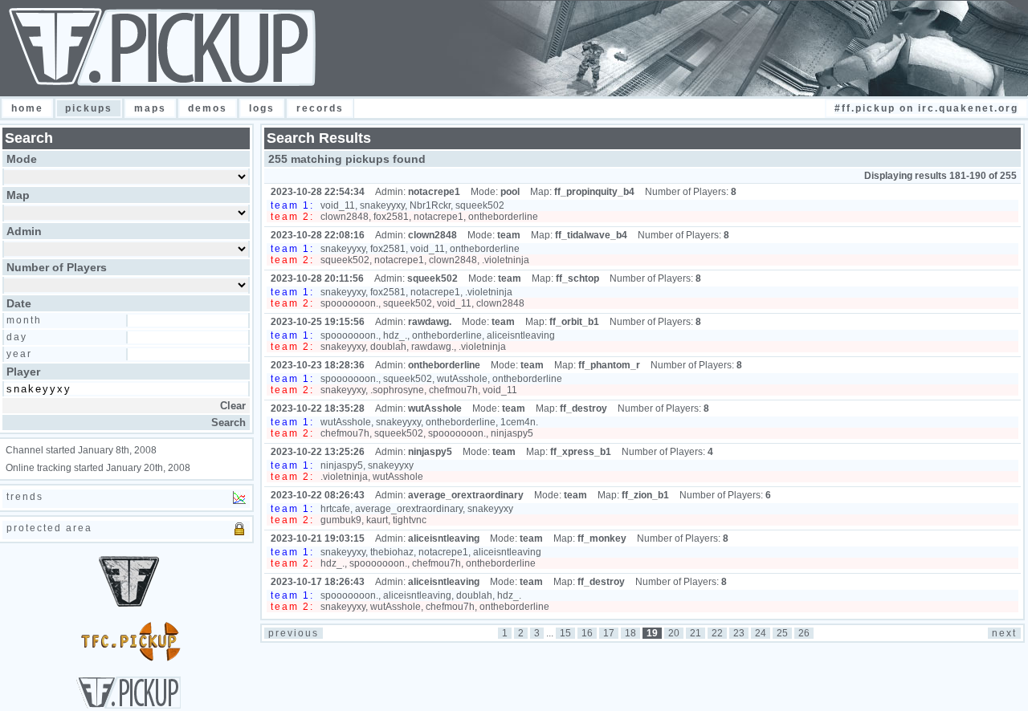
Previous (293, 633)
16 (587, 633)
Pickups (88, 108)
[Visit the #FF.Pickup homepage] (128, 705)
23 (738, 633)
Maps (150, 108)
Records (320, 108)
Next (1004, 633)
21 (695, 633)
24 (760, 633)
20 (673, 633)
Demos (207, 108)
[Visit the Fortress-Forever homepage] (129, 603)
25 (782, 633)
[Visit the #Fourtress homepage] (128, 658)
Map (18, 195)
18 (630, 633)
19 (652, 633)
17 (608, 633)
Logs (262, 108)
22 (717, 633)
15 (565, 633)
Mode (21, 158)
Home (27, 108)
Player (23, 371)
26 (804, 633)
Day (16, 337)
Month (24, 320)
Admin (24, 231)
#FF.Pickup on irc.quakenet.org (926, 108)
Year (19, 354)
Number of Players (56, 267)
